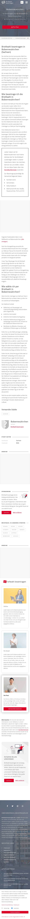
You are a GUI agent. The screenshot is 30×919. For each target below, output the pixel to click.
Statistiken (16, 908)
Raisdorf (14, 529)
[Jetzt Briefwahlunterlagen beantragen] (22, 2)
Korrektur (6, 862)
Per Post (16, 27)
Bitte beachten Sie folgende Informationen (16, 19)
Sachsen (20, 526)
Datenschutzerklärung (7, 905)
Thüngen (5, 526)
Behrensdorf (6, 536)
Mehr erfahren (17, 512)
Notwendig (6, 908)
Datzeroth (5, 529)
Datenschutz (7, 850)
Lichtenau (14, 533)
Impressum (7, 848)
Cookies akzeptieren (15, 912)
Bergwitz (22, 529)
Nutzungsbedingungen (10, 852)
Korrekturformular (10, 170)
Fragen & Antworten (9, 855)
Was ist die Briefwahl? (9, 857)
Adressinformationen (15, 709)
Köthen (13, 526)
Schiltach (15, 536)
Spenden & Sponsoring (10, 859)
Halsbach (5, 533)
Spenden (6, 512)
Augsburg (5, 414)
